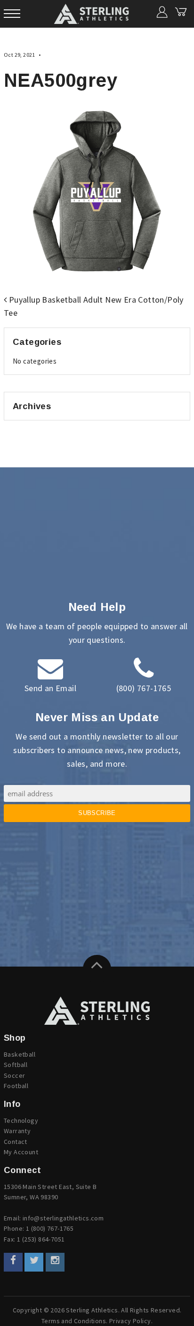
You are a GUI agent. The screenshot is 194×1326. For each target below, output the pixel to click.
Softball (15, 1064)
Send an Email (50, 688)
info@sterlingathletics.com (63, 1218)
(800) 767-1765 (143, 688)
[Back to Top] (97, 969)
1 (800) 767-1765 (49, 1228)
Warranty (17, 1131)
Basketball (19, 1054)
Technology (21, 1120)
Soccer (14, 1075)
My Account (21, 1152)
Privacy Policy (130, 1321)
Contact (15, 1141)
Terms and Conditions (73, 1321)
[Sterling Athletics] (97, 1011)
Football (16, 1086)
